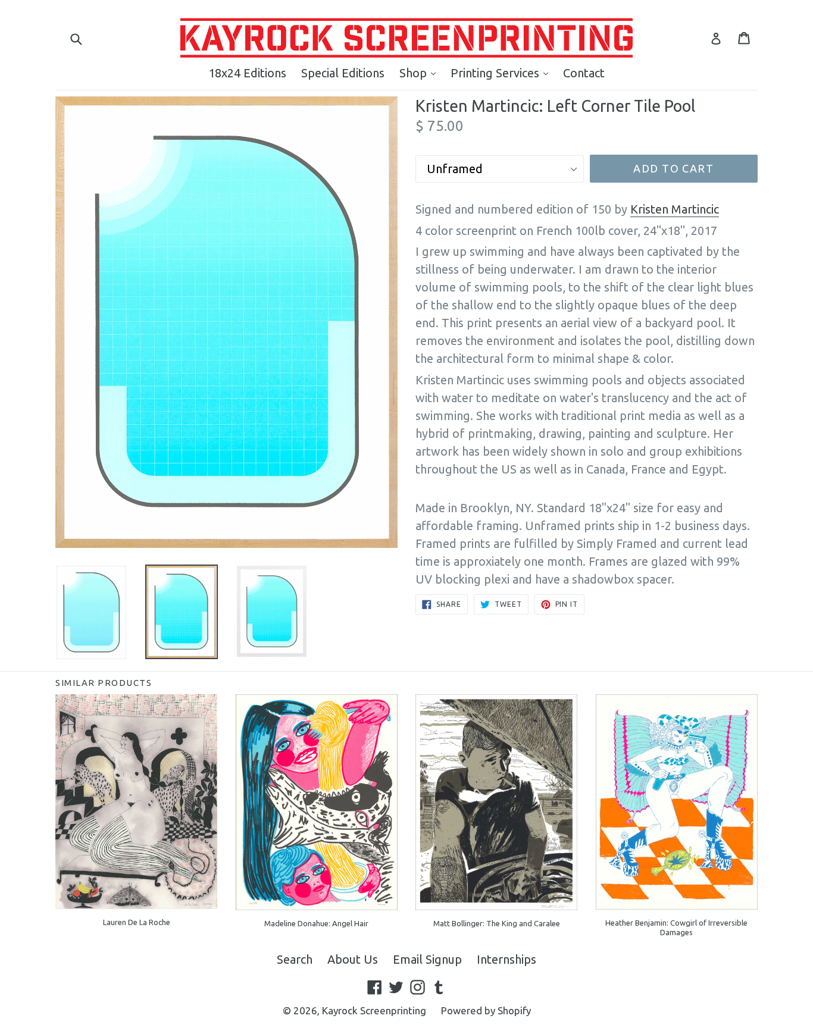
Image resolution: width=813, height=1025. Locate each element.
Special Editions (342, 73)
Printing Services (502, 72)
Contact (584, 73)
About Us (352, 959)
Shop (420, 72)
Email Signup (427, 959)
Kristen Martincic (674, 209)
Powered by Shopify (486, 1010)
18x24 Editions (247, 73)
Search (294, 959)
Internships (506, 959)
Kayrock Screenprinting (374, 1010)
